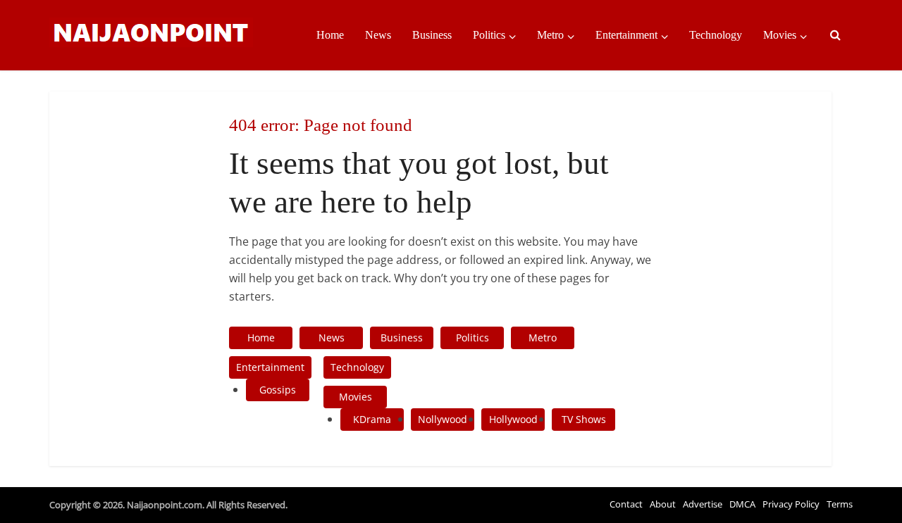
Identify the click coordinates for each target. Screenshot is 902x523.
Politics (489, 35)
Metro (550, 35)
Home (330, 35)
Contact (626, 504)
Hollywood (513, 419)
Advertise (702, 504)
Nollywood (442, 419)
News (378, 35)
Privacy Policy (791, 504)
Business (432, 35)
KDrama (372, 419)
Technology (715, 35)
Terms (840, 504)
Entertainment (626, 35)
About (663, 504)
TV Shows (584, 419)
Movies (779, 35)
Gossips (277, 389)
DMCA (742, 504)
